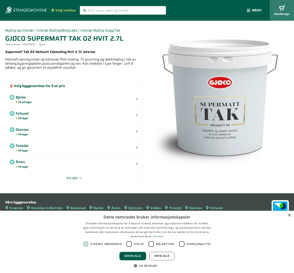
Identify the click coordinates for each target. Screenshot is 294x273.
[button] (147, 266)
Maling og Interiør (19, 30)
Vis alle (72, 178)
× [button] (289, 215)
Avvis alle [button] (162, 256)
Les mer (158, 236)
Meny (257, 10)
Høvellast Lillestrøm (47, 208)
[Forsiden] (26, 10)
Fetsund (216, 208)
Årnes (116, 208)
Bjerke (98, 208)
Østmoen (135, 208)
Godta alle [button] (132, 256)
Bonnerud (78, 208)
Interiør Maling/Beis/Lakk (57, 30)
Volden (155, 208)
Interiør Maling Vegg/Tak (100, 30)
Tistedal (175, 208)
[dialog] (147, 242)
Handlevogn (282, 14)
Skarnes (195, 208)
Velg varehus (65, 10)
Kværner (16, 208)
